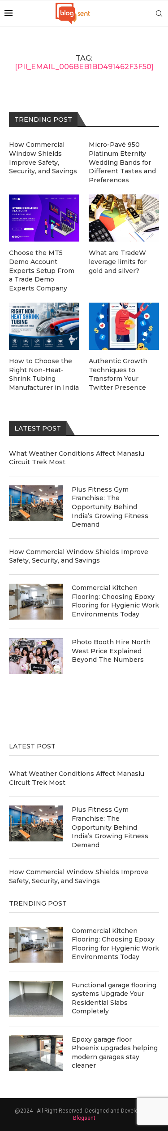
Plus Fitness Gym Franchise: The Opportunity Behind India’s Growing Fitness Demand (110, 506)
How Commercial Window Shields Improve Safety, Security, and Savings (78, 556)
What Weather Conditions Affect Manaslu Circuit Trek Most (76, 457)
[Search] (159, 13)
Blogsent (84, 1118)
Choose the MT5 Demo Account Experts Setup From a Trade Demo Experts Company (41, 270)
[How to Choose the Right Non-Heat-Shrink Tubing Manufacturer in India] (44, 326)
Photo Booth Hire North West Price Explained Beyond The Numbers (111, 651)
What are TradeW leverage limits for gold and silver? (117, 261)
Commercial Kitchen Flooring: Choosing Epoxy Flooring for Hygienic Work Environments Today (115, 601)
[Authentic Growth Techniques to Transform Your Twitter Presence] (124, 326)
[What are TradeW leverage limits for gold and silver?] (124, 218)
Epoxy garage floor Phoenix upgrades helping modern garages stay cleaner (115, 1052)
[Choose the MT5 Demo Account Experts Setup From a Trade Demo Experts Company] (44, 218)
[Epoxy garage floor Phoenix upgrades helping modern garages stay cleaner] (36, 1053)
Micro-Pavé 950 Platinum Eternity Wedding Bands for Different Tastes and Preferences (122, 162)
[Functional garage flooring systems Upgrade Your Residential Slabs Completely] (36, 999)
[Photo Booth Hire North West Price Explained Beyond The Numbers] (36, 656)
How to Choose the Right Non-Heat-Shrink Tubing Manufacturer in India (44, 374)
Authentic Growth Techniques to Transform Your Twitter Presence (118, 374)
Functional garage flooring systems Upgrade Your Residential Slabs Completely (114, 998)
